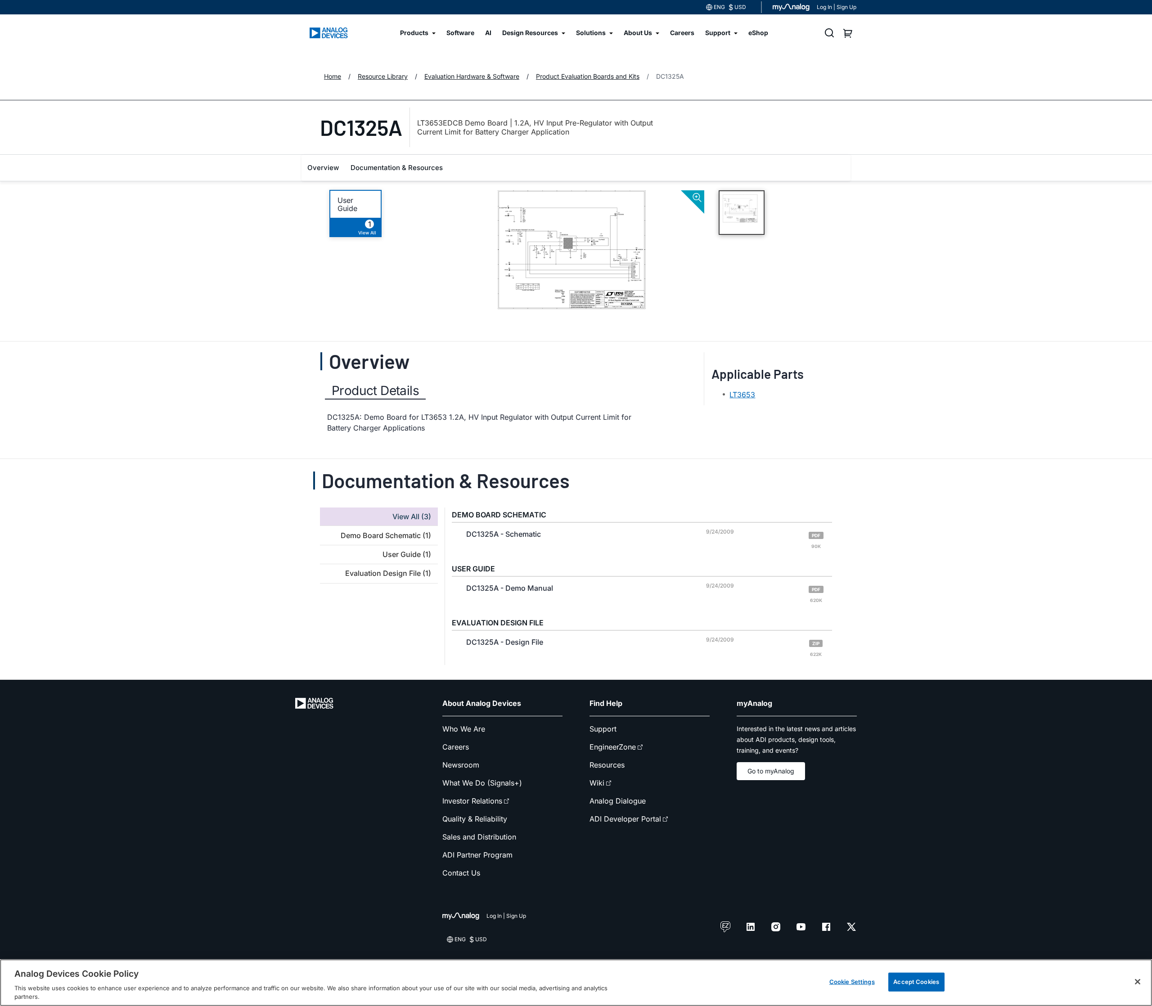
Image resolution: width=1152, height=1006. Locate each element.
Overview (323, 167)
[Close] (1138, 982)
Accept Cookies (916, 981)
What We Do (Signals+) (482, 782)
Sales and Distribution (479, 836)
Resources (607, 764)
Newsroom (460, 764)
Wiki (597, 782)
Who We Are (463, 728)
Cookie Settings (852, 981)
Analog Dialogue (618, 800)
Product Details (375, 390)
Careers (455, 746)
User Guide (347, 204)
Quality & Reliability (474, 818)
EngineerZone (613, 746)
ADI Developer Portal (625, 818)
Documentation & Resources (397, 167)
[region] (576, 982)
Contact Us (461, 872)
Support (603, 728)
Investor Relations (472, 800)
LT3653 (742, 394)
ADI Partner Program (477, 854)
